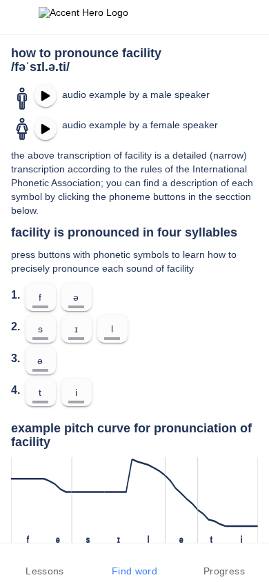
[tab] (45, 562)
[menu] (19, 17)
